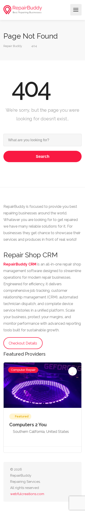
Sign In (65, 9)
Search (42, 156)
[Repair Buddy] (22, 10)
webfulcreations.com (27, 494)
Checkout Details (23, 343)
